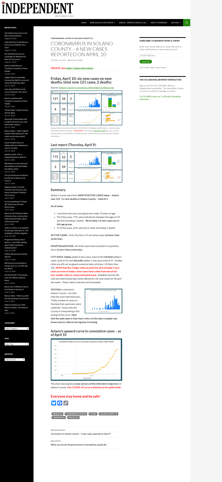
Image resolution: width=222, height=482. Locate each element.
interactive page (99, 131)
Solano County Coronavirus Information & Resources (86, 87)
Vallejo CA (74, 417)
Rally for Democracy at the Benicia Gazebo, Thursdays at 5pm (16, 307)
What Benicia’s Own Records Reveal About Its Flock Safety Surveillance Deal (16, 166)
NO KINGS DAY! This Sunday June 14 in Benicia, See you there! (16, 277)
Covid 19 (69, 38)
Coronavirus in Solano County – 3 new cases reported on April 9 (81, 432)
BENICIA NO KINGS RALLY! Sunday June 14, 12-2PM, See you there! (16, 266)
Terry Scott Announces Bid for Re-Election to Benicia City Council (16, 178)
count (93, 414)
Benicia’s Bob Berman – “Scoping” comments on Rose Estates (16, 68)
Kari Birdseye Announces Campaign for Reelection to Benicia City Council (15, 56)
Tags (7, 338)
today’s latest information (79, 68)
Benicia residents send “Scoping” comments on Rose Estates (16, 101)
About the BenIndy (159, 23)
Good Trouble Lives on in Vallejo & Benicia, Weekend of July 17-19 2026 (16, 145)
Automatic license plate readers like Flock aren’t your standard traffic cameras (16, 122)
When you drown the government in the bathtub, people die (78, 443)
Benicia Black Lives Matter (101, 23)
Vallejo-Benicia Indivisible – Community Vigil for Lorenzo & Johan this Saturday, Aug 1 (17, 80)
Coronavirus (57, 38)
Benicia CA (57, 414)
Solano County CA (83, 38)
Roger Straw (76, 60)
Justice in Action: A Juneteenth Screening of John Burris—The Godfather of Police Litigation (17, 230)
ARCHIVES (175, 23)
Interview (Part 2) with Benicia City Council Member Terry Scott (16, 45)
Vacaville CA (59, 417)
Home (83, 23)
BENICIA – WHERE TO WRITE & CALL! (133, 23)
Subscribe (146, 62)
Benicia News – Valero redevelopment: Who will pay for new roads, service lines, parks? (17, 133)
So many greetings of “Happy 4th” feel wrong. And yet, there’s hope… (16, 204)
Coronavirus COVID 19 (76, 414)
